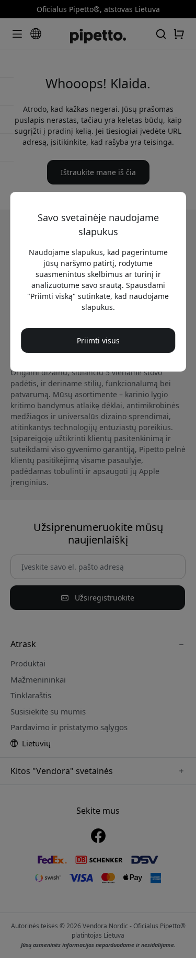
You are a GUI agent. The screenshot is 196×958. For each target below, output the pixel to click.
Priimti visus (98, 340)
